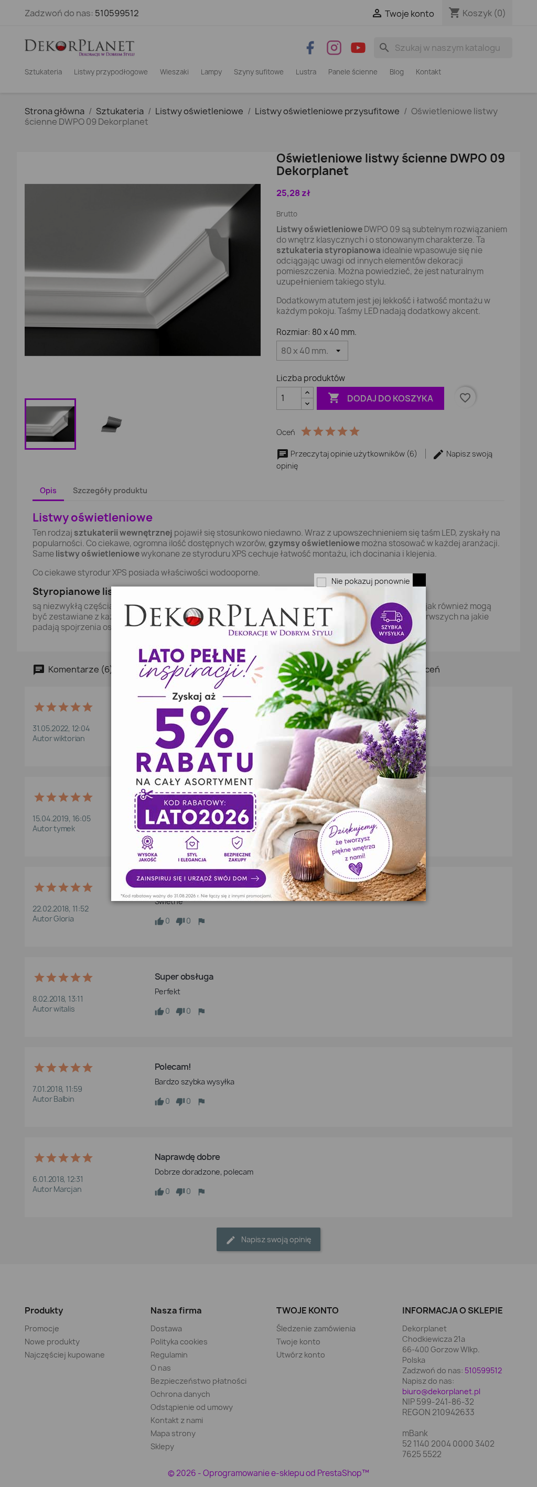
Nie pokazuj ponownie (370, 581)
